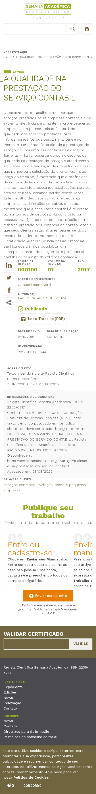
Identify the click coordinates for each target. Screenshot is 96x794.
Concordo (32, 786)
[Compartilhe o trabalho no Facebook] (9, 290)
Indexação (12, 703)
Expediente (13, 687)
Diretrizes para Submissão (26, 731)
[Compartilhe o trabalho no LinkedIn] (9, 265)
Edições (10, 692)
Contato (10, 708)
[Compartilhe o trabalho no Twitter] (9, 277)
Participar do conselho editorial (30, 737)
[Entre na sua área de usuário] (86, 29)
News (8, 698)
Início (7, 57)
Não (10, 786)
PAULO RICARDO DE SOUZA (42, 298)
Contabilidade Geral (34, 285)
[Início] (48, 12)
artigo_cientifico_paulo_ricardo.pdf (42, 318)
